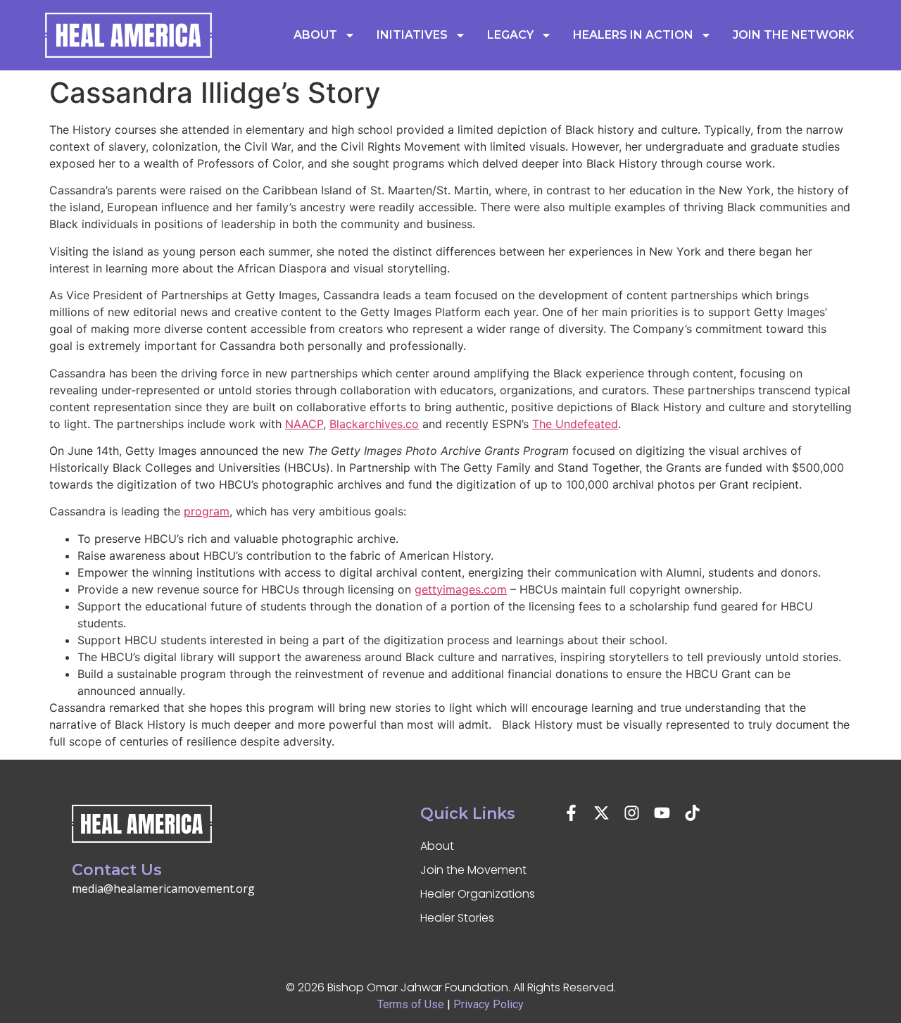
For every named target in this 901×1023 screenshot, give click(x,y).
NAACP (304, 424)
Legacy (510, 35)
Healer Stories (457, 918)
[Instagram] (632, 813)
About (315, 35)
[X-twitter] (601, 813)
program (206, 511)
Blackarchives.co (374, 424)
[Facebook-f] (571, 813)
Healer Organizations (477, 894)
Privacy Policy (488, 1004)
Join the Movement (473, 870)
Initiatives (412, 35)
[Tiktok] (692, 813)
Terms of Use (410, 1004)
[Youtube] (662, 813)
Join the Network (793, 35)
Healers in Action (633, 35)
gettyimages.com (461, 589)
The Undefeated (575, 424)
